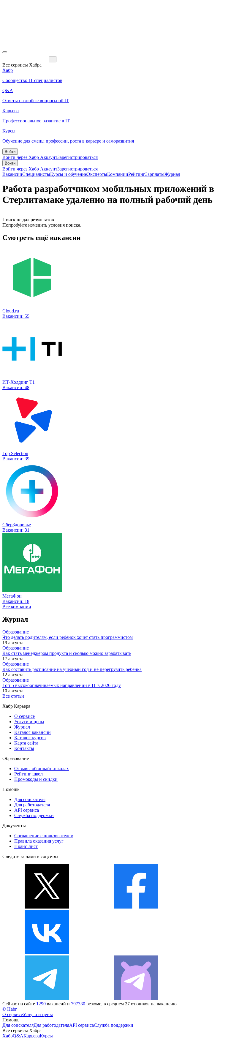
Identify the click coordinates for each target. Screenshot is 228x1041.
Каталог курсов (30, 737)
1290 (41, 1003)
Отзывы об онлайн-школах (41, 768)
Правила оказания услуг (39, 840)
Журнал (172, 174)
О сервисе (24, 716)
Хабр (7, 1035)
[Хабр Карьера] (25, 58)
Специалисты (36, 174)
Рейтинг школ (28, 773)
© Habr (9, 1009)
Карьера (31, 1035)
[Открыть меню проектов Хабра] (4, 52)
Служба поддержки (34, 815)
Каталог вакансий (32, 732)
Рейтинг (136, 174)
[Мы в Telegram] (46, 998)
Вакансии (12, 174)
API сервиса (26, 810)
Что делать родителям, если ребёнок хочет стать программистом (67, 637)
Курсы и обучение (68, 174)
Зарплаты (154, 174)
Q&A (18, 1035)
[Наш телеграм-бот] (135, 998)
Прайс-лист (26, 846)
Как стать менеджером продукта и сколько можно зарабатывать (66, 653)
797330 (78, 1003)
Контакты (24, 748)
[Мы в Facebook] (135, 906)
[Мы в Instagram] (135, 952)
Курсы (46, 1035)
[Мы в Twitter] (46, 906)
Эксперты (97, 174)
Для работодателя (32, 804)
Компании (117, 174)
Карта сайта (26, 742)
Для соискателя (29, 799)
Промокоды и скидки (36, 779)
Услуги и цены (29, 721)
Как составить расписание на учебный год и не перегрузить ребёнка (72, 669)
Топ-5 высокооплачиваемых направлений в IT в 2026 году (61, 685)
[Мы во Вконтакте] (46, 952)
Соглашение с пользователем (43, 835)
